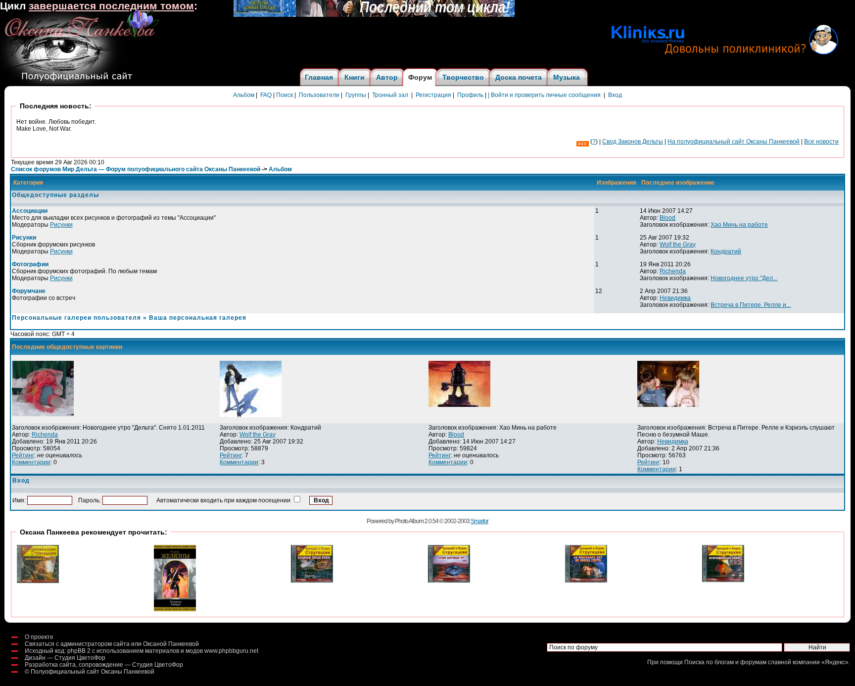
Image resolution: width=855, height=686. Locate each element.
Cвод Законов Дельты (632, 141)
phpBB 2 (79, 650)
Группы (355, 95)
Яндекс (835, 662)
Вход (615, 95)
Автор (387, 77)
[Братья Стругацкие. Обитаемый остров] (38, 581)
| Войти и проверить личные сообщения (544, 95)
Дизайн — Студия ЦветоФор (65, 657)
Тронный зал (390, 95)
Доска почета (518, 77)
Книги (354, 77)
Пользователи (319, 95)
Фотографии (30, 264)
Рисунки (61, 224)
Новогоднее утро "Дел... (744, 278)
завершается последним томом (111, 6)
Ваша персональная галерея (197, 317)
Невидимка (675, 297)
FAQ (266, 95)
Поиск (284, 95)
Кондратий (726, 251)
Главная (319, 77)
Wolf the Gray (678, 244)
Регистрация (433, 95)
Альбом (243, 95)
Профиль (470, 95)
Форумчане (29, 291)
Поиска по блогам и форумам (725, 662)
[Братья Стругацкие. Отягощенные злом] (723, 580)
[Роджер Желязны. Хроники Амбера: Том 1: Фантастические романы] (175, 609)
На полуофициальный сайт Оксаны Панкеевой (733, 141)
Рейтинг (23, 455)
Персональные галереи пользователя (76, 317)
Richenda (673, 271)
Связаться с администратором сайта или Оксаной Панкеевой (112, 643)
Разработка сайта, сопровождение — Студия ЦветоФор (104, 664)
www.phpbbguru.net (231, 650)
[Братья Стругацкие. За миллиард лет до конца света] (586, 580)
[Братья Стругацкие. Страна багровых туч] (449, 580)
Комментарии (31, 462)
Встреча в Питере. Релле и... (751, 304)
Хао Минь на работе (739, 224)
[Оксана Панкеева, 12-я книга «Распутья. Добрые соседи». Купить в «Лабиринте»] (374, 14)
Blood (667, 217)
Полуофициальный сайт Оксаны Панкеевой (92, 671)
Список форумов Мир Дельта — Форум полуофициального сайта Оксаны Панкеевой (135, 169)
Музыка (566, 77)
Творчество (463, 77)
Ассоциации (30, 210)
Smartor (479, 521)
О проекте (39, 637)
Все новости (821, 141)
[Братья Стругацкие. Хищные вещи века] (312, 580)
